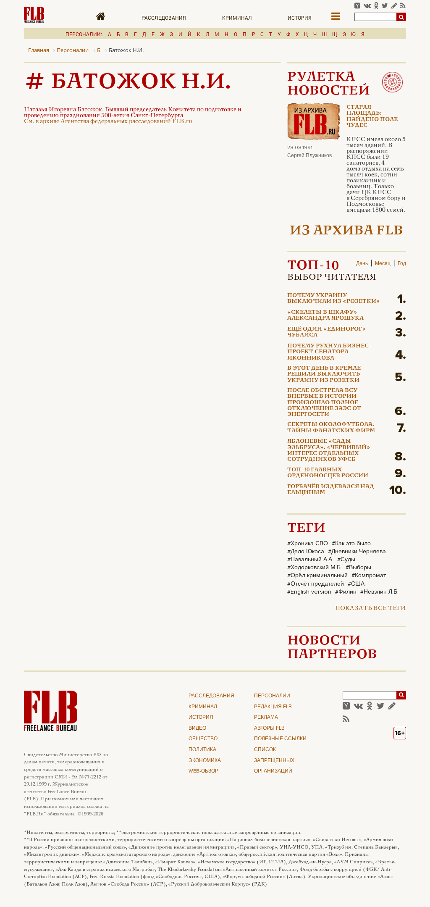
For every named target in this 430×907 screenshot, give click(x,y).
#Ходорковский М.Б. (314, 567)
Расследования (164, 17)
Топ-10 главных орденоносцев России (327, 473)
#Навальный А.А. (310, 560)
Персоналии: (84, 34)
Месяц (383, 263)
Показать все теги (370, 608)
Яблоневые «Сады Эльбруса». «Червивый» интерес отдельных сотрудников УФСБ (328, 450)
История (300, 17)
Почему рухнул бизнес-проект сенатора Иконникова (329, 352)
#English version (309, 592)
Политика (202, 749)
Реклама (266, 717)
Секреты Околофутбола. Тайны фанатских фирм (331, 427)
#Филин (346, 592)
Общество (203, 738)
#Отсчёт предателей (315, 584)
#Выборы (358, 567)
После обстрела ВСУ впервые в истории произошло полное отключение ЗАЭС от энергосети (324, 402)
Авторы (269, 728)
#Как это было (351, 544)
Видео (197, 728)
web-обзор (203, 771)
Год (402, 263)
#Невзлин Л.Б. (379, 592)
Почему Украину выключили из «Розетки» (333, 298)
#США (356, 584)
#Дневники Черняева (357, 552)
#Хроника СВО (307, 544)
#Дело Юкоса (305, 552)
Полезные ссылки (280, 738)
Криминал (237, 17)
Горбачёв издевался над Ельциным (330, 489)
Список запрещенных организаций (274, 760)
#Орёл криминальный (317, 575)
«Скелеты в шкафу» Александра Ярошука (325, 315)
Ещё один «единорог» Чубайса (326, 332)
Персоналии (272, 696)
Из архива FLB (346, 231)
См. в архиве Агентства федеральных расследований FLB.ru (108, 121)
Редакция (273, 707)
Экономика (205, 760)
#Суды (346, 560)
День (362, 263)
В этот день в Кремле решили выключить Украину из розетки (324, 374)
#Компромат (368, 575)
